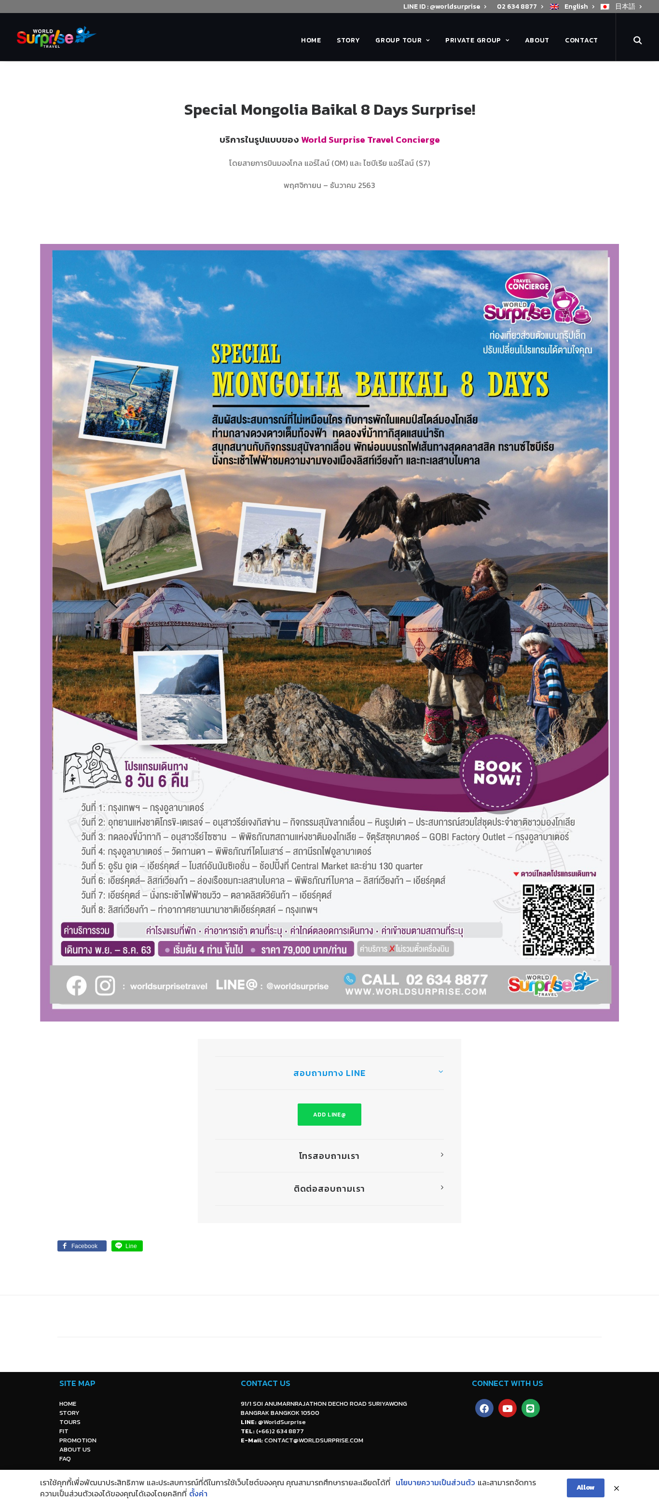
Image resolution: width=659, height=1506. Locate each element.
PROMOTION (77, 1440)
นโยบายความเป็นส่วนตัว (435, 1482)
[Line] (531, 1408)
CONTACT (581, 40)
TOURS (70, 1421)
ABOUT (537, 40)
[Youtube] (507, 1408)
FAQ (65, 1458)
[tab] (329, 1073)
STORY (348, 40)
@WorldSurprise (282, 1421)
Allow (586, 1487)
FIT (64, 1431)
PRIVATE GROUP (473, 40)
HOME (311, 40)
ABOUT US (75, 1449)
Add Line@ (329, 1114)
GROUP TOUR (398, 40)
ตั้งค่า (198, 1493)
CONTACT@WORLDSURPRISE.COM (313, 1440)
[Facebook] (484, 1408)
